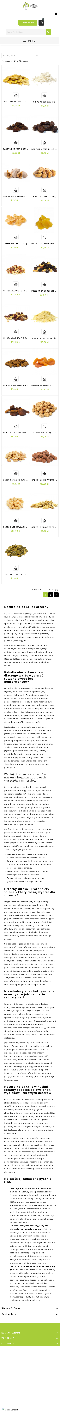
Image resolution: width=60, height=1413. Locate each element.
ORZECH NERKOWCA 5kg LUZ (17, 527)
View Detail (16, 95)
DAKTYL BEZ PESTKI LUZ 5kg (17, 149)
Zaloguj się (27, 22)
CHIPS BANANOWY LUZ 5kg (16, 101)
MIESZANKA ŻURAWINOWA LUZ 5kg (20, 338)
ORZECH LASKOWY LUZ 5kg (44, 480)
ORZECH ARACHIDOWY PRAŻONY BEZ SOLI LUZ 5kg (28, 480)
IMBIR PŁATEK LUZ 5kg (15, 243)
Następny (56, 594)
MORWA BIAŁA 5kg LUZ (44, 432)
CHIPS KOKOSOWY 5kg (44, 102)
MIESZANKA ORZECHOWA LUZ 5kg (20, 290)
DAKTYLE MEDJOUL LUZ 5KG (45, 149)
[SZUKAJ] (48, 32)
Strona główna (11, 1308)
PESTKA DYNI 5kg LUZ (16, 574)
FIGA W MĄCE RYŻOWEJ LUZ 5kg (18, 196)
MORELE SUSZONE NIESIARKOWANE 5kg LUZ (25, 432)
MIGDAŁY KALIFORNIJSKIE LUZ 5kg (20, 385)
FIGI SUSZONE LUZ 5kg (44, 196)
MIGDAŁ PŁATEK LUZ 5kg (44, 338)
